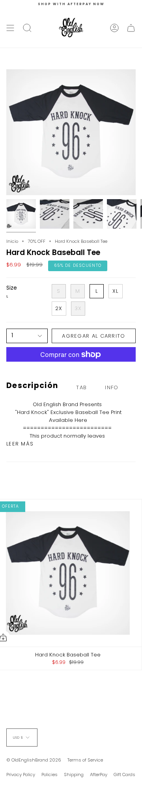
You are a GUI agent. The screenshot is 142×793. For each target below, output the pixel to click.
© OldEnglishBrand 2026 (33, 760)
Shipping (74, 774)
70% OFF (36, 241)
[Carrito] (131, 28)
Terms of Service (85, 760)
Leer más (20, 444)
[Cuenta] (114, 28)
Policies (49, 774)
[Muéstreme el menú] (10, 28)
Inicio (12, 241)
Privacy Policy (20, 774)
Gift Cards (124, 774)
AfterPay (98, 774)
